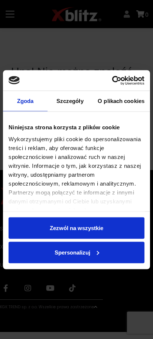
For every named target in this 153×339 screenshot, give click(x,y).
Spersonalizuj (72, 252)
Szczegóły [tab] (70, 101)
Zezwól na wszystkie (76, 228)
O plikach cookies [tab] (121, 101)
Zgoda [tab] (25, 101)
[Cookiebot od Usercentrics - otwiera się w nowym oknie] (111, 80)
